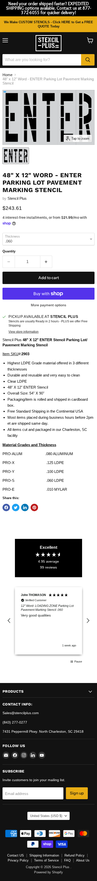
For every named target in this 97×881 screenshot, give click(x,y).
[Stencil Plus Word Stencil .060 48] (16, 156)
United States (46, 816)
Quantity (8, 251)
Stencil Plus (17, 198)
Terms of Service (46, 860)
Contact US (15, 855)
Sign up (77, 793)
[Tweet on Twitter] (15, 507)
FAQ (67, 860)
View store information (23, 331)
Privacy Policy (18, 860)
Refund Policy (74, 855)
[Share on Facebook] (6, 507)
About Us (83, 860)
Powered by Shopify (48, 872)
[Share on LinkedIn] (25, 507)
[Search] (88, 60)
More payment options (48, 305)
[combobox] (41, 60)
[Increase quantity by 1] (46, 262)
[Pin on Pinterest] (34, 507)
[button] (9, 621)
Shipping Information (44, 855)
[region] (48, 621)
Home (7, 75)
